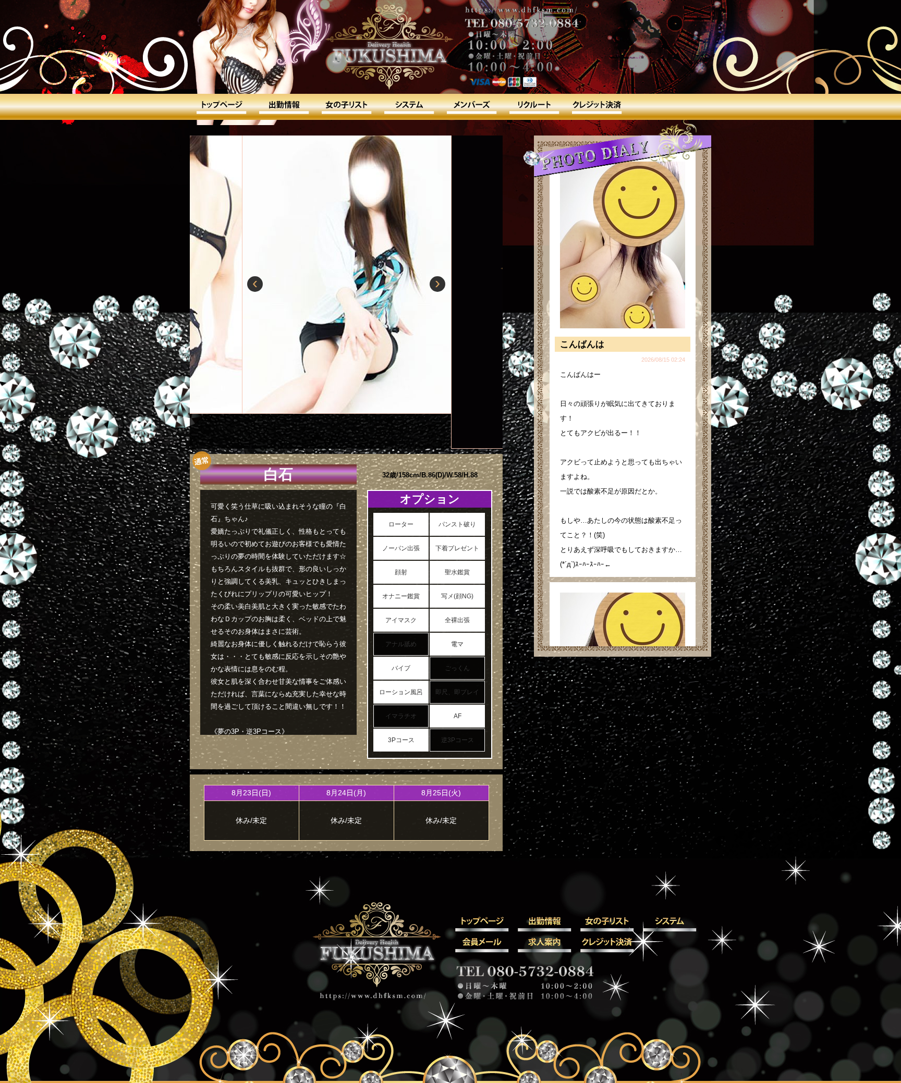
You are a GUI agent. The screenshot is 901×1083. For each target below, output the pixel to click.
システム (409, 106)
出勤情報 (283, 106)
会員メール (471, 106)
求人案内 (534, 106)
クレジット (596, 106)
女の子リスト (346, 106)
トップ (221, 106)
